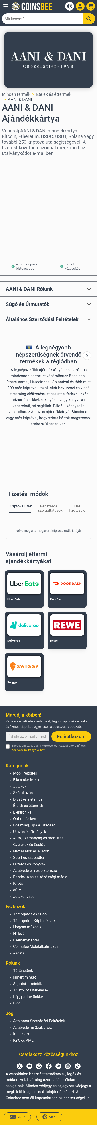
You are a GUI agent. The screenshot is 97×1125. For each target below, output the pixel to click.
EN (19, 1116)
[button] (5, 6)
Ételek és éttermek (53, 94)
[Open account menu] (80, 6)
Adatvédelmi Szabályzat (33, 1027)
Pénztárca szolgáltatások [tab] (48, 508)
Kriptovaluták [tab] (20, 506)
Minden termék (16, 94)
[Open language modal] (69, 6)
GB (51, 1116)
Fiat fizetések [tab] (77, 508)
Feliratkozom (71, 736)
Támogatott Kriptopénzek (34, 920)
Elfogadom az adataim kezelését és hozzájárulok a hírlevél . (49, 748)
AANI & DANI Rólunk (29, 289)
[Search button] (89, 18)
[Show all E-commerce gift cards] (87, 355)
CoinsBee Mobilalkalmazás (35, 946)
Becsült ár (11, 202)
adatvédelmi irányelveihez (28, 750)
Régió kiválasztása (20, 162)
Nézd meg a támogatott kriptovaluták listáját (48, 531)
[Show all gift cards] (87, 355)
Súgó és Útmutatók (27, 304)
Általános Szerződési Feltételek (42, 319)
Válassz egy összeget (22, 182)
